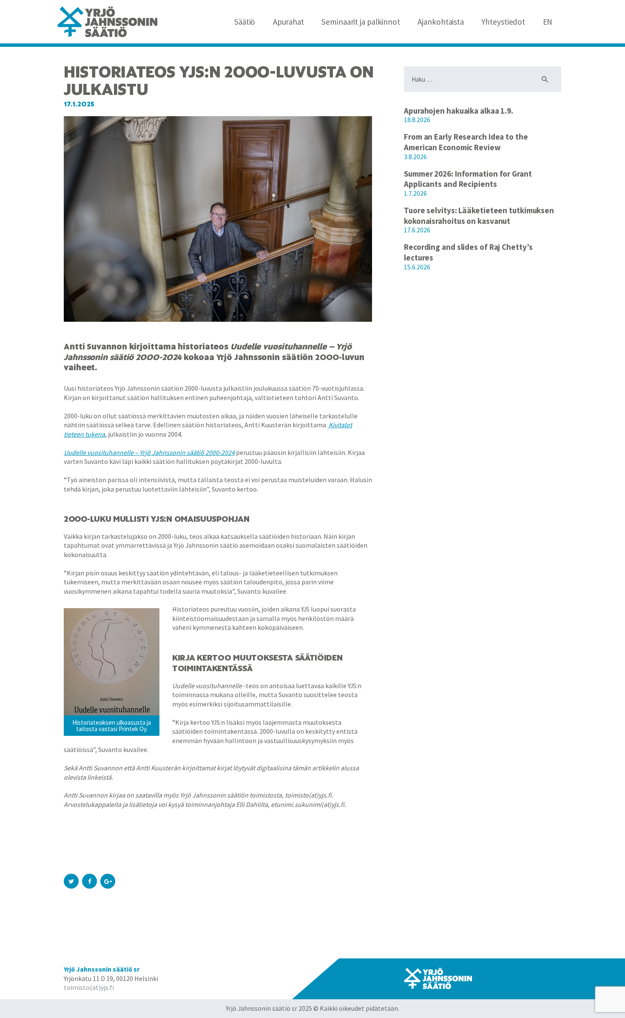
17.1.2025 (79, 104)
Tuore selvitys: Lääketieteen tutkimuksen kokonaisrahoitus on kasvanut (479, 215)
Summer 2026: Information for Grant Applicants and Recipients (468, 179)
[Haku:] (482, 79)
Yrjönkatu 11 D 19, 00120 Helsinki (111, 978)
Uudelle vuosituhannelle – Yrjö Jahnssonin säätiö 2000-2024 (149, 452)
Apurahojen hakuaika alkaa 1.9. (458, 111)
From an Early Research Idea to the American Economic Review (466, 142)
